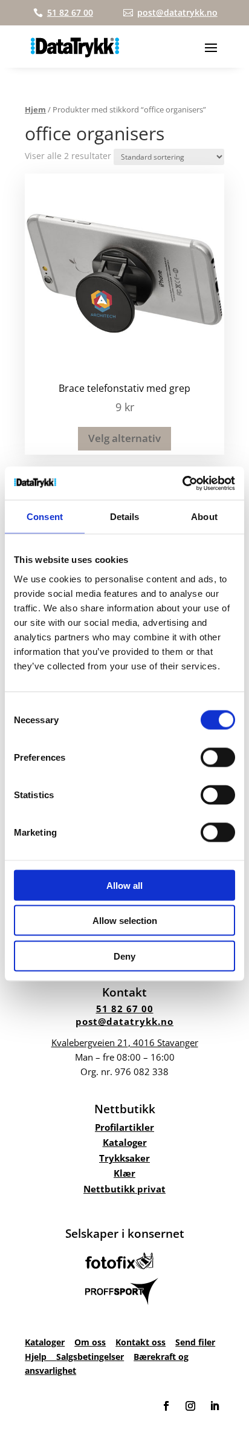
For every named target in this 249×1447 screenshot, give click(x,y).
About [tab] (204, 517)
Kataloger (125, 1142)
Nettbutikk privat (124, 1189)
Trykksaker (124, 1158)
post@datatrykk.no (124, 1021)
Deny (124, 956)
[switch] (218, 757)
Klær (124, 1173)
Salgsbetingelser (90, 1356)
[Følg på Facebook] (166, 1406)
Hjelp (40, 1356)
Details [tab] (125, 517)
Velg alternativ (124, 438)
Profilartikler (124, 1127)
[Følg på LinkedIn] (214, 1406)
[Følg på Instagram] (190, 1406)
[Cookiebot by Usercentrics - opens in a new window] (182, 483)
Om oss (90, 1342)
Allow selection (124, 920)
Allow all (124, 885)
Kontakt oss (140, 1342)
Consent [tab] (45, 517)
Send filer (195, 1342)
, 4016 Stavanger (124, 1042)
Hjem (35, 109)
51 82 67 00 (125, 1009)
